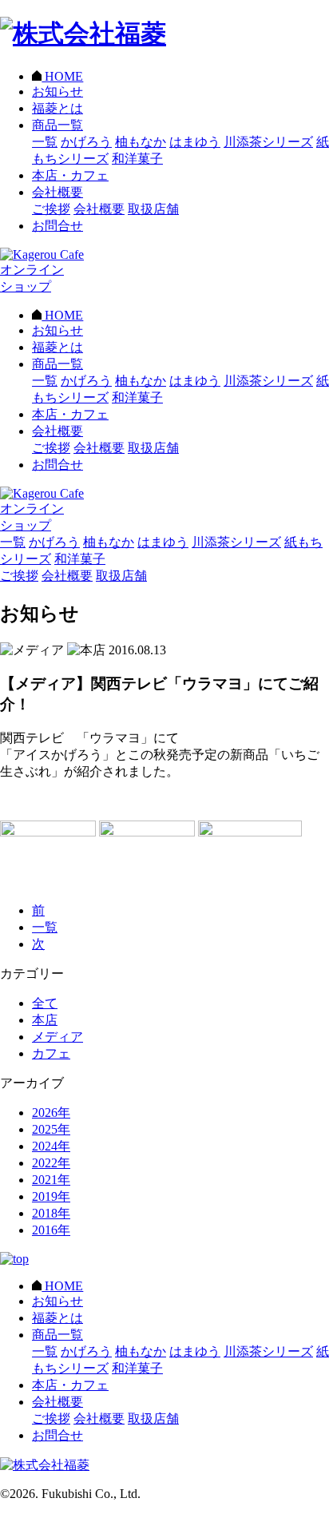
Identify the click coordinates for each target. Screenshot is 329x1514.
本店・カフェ (70, 175)
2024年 (51, 1146)
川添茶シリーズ (268, 142)
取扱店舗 (153, 209)
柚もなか (140, 142)
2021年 (51, 1179)
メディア (57, 1036)
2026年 (51, 1112)
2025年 (51, 1129)
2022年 (51, 1163)
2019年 (51, 1196)
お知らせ (57, 91)
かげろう (86, 142)
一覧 (44, 142)
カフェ (51, 1053)
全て (44, 1003)
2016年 (51, 1230)
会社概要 (57, 192)
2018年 (51, 1213)
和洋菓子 (137, 158)
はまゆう (194, 142)
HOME (62, 76)
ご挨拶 (51, 209)
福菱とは (57, 108)
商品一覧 (57, 125)
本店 (44, 1020)
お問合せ (57, 225)
